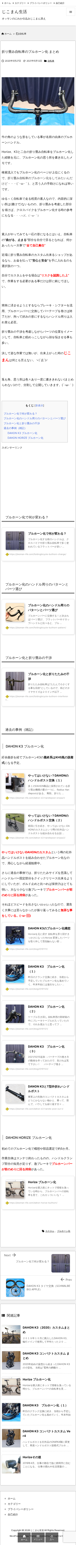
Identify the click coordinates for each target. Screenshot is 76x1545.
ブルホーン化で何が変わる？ (20, 413)
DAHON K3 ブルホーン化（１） (45, 1405)
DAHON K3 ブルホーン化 (22, 433)
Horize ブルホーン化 (37, 1379)
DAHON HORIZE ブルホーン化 (25, 437)
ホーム (7, 3)
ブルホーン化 (63, 1231)
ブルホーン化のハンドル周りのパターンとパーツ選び (35, 418)
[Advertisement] (38, 477)
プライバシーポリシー (41, 3)
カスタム (49, 1231)
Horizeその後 (32, 1457)
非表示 (39, 405)
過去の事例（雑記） (15, 428)
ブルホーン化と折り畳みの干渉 (22, 423)
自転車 (22, 33)
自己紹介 (60, 3)
